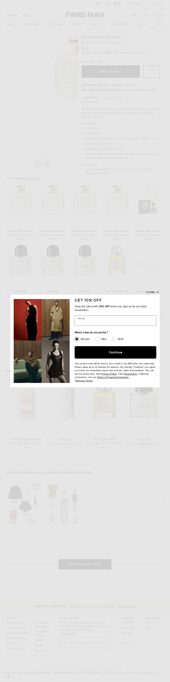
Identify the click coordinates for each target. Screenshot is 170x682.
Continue (115, 352)
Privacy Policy (109, 374)
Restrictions (130, 374)
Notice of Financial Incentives (113, 377)
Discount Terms (83, 380)
